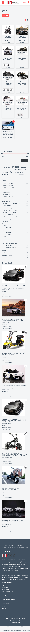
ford (24, 170)
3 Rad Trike (7, 192)
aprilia (21, 167)
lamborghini (7, 172)
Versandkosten (7, 294)
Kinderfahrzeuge (6, 201)
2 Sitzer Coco (7, 194)
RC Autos (6, 225)
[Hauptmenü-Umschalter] (3, 2)
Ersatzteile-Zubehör (11, 247)
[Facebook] (10, 552)
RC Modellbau (5, 224)
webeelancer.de (17, 622)
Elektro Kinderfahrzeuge (10, 212)
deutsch (18, 169)
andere (15, 166)
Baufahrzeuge (7, 219)
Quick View (8, 33)
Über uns (4, 608)
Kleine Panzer (9, 245)
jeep (27, 170)
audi (24, 167)
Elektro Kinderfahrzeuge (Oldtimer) (13, 217)
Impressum (5, 587)
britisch (8, 170)
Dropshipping (5, 603)
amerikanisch (6, 167)
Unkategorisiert (5, 257)
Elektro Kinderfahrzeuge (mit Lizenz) (13, 203)
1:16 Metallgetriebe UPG (11, 241)
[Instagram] (3, 552)
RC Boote (6, 236)
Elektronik (4, 250)
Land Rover (16, 172)
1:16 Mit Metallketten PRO (11, 243)
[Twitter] (5, 552)
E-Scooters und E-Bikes (10, 187)
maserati (22, 172)
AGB (3, 585)
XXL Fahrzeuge (7, 205)
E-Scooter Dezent (8, 185)
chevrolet (12, 170)
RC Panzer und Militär (9, 239)
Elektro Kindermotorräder (10, 210)
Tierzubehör (5, 252)
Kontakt (4, 605)
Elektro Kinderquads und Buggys (12, 208)
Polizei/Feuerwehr (8, 214)
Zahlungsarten (5, 595)
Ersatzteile (6, 221)
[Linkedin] (7, 552)
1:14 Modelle (9, 230)
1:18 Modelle (9, 232)
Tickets (3, 607)
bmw (3, 170)
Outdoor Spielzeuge (7, 255)
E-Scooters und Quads (7, 183)
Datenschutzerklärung (7, 591)
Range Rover (15, 175)
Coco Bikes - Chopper (9, 190)
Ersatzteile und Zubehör (10, 199)
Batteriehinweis (6, 596)
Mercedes (6, 174)
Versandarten (5, 593)
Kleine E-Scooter (8, 196)
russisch (22, 175)
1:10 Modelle (9, 227)
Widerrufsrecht (5, 589)
